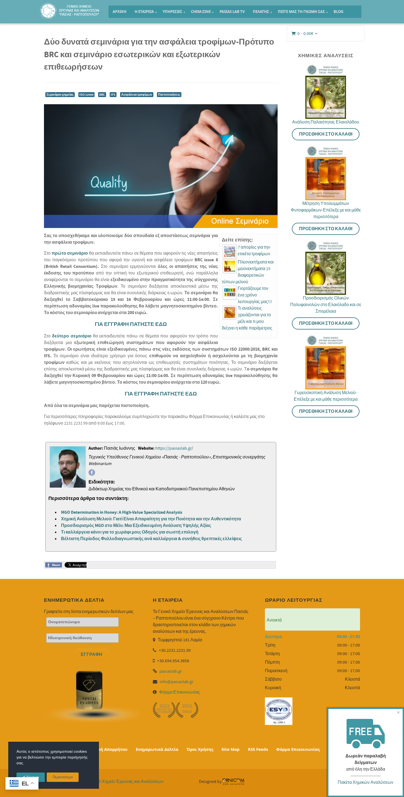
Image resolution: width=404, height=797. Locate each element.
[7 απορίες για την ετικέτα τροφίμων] (229, 251)
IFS (113, 95)
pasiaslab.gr (170, 671)
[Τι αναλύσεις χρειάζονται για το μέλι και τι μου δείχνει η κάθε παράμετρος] (229, 312)
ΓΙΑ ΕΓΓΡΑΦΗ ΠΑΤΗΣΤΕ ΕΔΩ (131, 324)
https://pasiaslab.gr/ (174, 448)
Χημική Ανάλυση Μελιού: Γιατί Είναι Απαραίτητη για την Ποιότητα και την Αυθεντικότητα (151, 518)
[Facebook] (91, 472)
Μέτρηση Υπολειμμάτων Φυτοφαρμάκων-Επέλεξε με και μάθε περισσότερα (326, 210)
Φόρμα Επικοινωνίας (179, 692)
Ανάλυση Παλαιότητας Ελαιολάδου (325, 122)
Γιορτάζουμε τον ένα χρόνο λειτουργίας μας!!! (255, 295)
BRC (102, 95)
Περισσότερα (62, 777)
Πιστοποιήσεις (169, 95)
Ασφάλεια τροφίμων (136, 95)
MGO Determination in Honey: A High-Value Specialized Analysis (121, 512)
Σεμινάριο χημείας (60, 95)
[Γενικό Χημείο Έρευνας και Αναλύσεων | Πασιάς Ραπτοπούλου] (70, 8)
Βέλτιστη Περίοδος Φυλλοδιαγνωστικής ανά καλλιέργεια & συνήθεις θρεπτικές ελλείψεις (151, 538)
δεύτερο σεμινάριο (71, 336)
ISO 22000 (86, 95)
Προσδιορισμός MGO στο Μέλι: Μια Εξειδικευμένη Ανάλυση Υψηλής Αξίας (136, 525)
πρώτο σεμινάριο (70, 253)
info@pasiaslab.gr (176, 681)
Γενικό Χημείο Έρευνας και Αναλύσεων (126, 781)
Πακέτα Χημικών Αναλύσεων (365, 782)
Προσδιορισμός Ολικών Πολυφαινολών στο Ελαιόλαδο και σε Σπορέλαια (325, 305)
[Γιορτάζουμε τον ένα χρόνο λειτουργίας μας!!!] (229, 292)
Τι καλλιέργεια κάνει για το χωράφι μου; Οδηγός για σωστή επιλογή (129, 532)
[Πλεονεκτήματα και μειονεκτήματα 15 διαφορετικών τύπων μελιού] (229, 266)
